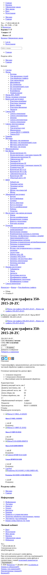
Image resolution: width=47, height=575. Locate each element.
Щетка (12, 192)
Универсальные (16, 93)
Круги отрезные (16, 205)
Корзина (8, 5)
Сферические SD (16, 159)
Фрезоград (5, 287)
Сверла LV (14, 126)
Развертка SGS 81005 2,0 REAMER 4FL (18, 475)
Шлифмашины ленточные (20, 279)
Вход (7, 11)
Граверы (8, 136)
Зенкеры (13, 118)
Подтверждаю (7, 562)
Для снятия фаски (17, 80)
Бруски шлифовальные (19, 217)
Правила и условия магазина (16, 514)
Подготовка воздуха (18, 275)
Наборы (13, 209)
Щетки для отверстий (18, 190)
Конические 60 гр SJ (18, 169)
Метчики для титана (18, 147)
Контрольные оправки (18, 232)
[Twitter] (6, 358)
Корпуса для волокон (18, 221)
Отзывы (8, 293)
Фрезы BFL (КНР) (12, 95)
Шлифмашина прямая (18, 277)
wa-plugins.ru (33, 565)
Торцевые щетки (16, 184)
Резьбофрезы (15, 91)
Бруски (13, 196)
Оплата (8, 508)
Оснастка (13, 211)
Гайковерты (14, 269)
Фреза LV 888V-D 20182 (13, 432)
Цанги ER (14, 265)
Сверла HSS (10, 111)
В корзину (10, 347)
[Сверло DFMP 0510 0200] (16, 455)
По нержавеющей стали (19, 87)
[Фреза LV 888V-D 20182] (15, 428)
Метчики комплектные (19, 145)
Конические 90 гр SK (18, 172)
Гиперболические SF (18, 163)
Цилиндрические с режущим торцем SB (25, 155)
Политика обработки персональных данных (22, 516)
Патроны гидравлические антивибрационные (28, 242)
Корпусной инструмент (14, 99)
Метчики (9, 138)
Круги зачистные (16, 203)
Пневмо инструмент (13, 267)
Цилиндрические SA (18, 153)
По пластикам (15, 89)
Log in (7, 42)
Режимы (8, 512)
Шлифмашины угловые (19, 281)
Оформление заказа (13, 7)
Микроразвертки (12, 149)
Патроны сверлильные (19, 261)
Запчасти (13, 109)
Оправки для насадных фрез (21, 259)
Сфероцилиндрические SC (20, 157)
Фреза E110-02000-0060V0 (14, 446)
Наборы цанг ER (16, 254)
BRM (7, 180)
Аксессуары (14, 252)
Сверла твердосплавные (14, 124)
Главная (8, 3)
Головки (13, 201)
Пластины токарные (18, 103)
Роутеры (13, 74)
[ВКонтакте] (2, 358)
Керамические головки (19, 219)
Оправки (13, 188)
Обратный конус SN (18, 178)
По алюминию (15, 84)
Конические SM (16, 176)
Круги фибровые (16, 198)
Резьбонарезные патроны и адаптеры (24, 234)
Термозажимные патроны (20, 240)
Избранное (9, 540)
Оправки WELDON (18, 257)
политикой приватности (28, 560)
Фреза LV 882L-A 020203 (13, 418)
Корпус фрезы (15, 105)
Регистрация (10, 13)
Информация (10, 502)
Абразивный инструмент (15, 194)
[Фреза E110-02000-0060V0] (16, 441)
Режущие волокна (17, 223)
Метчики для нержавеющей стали (23, 142)
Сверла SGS (15, 134)
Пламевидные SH (17, 167)
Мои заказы (10, 9)
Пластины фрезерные (18, 107)
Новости (8, 506)
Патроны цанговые (17, 263)
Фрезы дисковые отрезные (15, 97)
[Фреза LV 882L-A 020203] (16, 414)
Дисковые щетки (16, 186)
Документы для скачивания (16, 518)
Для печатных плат (17, 128)
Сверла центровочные (18, 116)
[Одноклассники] (9, 358)
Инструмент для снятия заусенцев (18, 213)
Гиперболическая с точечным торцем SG (26, 165)
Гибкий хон (14, 182)
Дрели (12, 271)
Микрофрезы (15, 82)
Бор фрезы (9, 151)
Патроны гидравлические (20, 244)
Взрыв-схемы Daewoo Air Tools (17, 521)
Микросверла (15, 130)
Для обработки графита (19, 78)
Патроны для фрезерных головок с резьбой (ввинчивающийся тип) (27, 237)
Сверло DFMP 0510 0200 (13, 459)
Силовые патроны (17, 246)
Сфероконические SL (18, 174)
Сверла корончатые (13, 283)
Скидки (8, 70)
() (10, 567)
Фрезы (8, 72)
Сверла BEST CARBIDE (19, 132)
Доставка (9, 504)
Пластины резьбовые (18, 101)
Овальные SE (15, 161)
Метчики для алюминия (19, 140)
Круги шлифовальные (18, 207)
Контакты (9, 510)
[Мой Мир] (12, 358)
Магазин (8, 17)
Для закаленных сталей (19, 76)
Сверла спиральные (17, 113)
